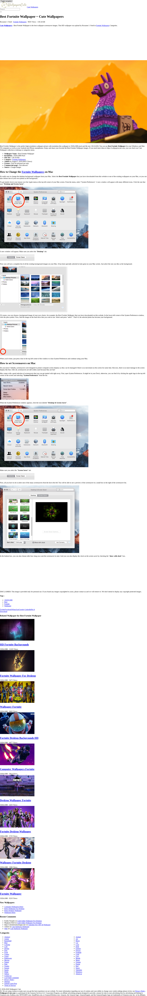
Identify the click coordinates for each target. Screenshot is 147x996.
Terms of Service (10, 985)
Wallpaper (7, 606)
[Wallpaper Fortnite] (17, 702)
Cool (77, 945)
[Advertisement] (64, 43)
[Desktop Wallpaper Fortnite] (17, 796)
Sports (6, 970)
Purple (78, 964)
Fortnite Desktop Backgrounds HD (19, 738)
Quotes (6, 966)
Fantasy (78, 949)
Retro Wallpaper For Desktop (14, 909)
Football (78, 952)
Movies (6, 960)
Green (6, 956)
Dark (77, 947)
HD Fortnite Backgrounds (14, 644)
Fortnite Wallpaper (11, 893)
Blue (6, 943)
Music (78, 960)
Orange (78, 962)
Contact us (8, 976)
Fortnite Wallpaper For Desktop (18, 675)
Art (77, 939)
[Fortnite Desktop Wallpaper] (17, 827)
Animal (78, 937)
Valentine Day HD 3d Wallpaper (39, 925)
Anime (6, 939)
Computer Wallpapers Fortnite (17, 769)
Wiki (6, 929)
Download (3, 611)
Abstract (7, 937)
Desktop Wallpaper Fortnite (15, 800)
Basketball (7, 941)
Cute (6, 947)
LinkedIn (28, 609)
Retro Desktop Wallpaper (13, 911)
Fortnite (7, 604)
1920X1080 (8, 600)
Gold (77, 954)
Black (78, 941)
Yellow (6, 974)
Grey (77, 956)
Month (78, 958)
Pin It (33, 609)
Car (77, 943)
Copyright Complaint (11, 978)
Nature (6, 962)
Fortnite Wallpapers (19, 22)
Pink (5, 964)
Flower (78, 950)
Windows (79, 972)
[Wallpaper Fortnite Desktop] (17, 858)
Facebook (8, 609)
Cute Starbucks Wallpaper (20, 927)
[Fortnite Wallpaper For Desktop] (17, 671)
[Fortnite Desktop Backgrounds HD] (17, 733)
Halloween (8, 958)
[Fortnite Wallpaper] (17, 889)
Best (5, 602)
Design (6, 949)
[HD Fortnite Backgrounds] (17, 640)
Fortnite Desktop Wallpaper (15, 831)
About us (79, 974)
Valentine (79, 970)
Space (78, 968)
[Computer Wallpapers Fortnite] (17, 764)
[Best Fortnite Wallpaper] (73, 101)
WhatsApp (15, 609)
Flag (5, 950)
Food (6, 952)
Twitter (2, 609)
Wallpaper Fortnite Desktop (15, 862)
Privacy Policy (9, 980)
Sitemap (7, 982)
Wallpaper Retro (9, 912)
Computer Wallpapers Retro (13, 907)
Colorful (7, 945)
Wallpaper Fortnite (11, 706)
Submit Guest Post (10, 983)
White (6, 972)
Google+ (22, 609)
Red (77, 966)
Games (6, 954)
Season (6, 968)
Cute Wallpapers (32, 7)
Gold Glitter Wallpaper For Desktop (29, 921)
